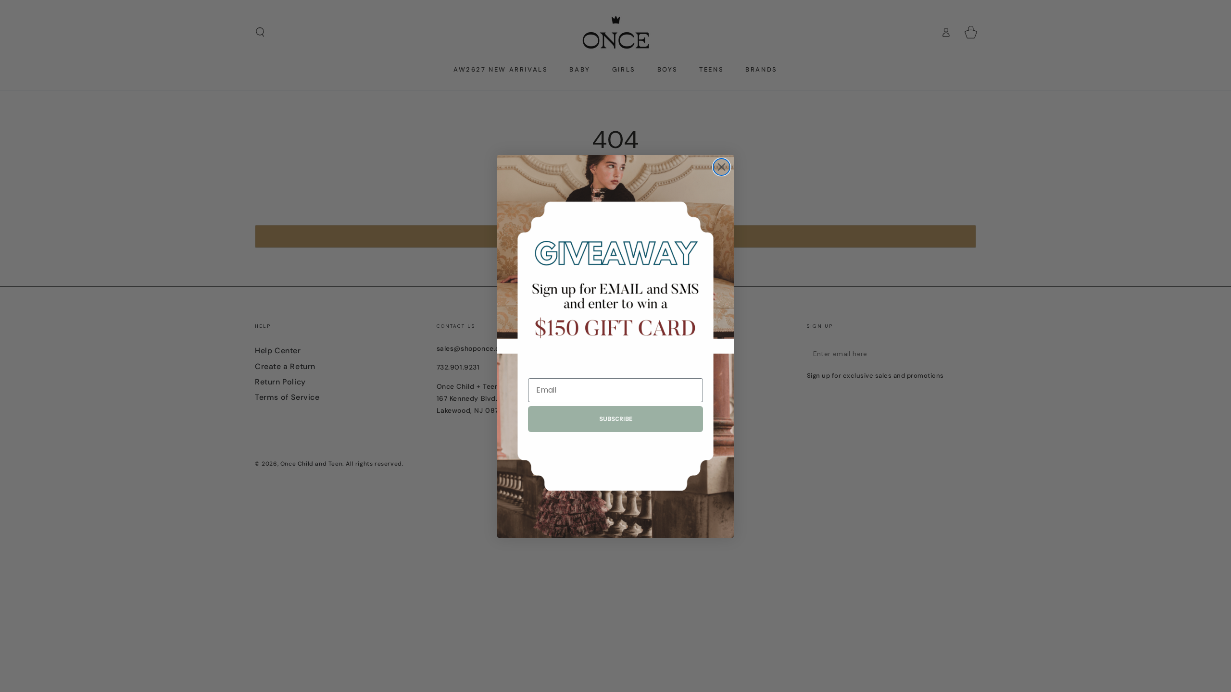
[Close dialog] (721, 167)
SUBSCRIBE (615, 418)
